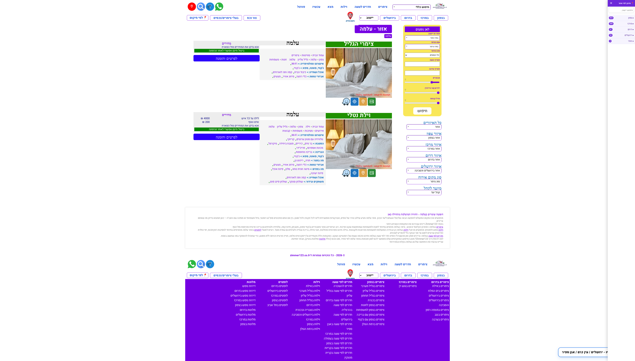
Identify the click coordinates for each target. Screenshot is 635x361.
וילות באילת (313, 286)
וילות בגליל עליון (310, 295)
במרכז (425, 18)
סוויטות (306, 55)
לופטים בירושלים (277, 291)
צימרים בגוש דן (408, 286)
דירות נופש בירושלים (243, 295)
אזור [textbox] (437, 127)
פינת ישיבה (317, 173)
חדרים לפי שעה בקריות (338, 348)
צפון (321, 60)
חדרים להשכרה (343, 286)
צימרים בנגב (442, 314)
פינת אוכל (277, 169)
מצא (330, 7)
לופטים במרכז (279, 295)
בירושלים (389, 18)
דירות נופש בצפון (245, 305)
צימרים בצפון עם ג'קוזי (371, 319)
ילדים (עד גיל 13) (432, 88)
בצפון (441, 18)
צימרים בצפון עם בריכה (370, 314)
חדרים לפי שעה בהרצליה (343, 307)
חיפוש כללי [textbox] (422, 7)
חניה (307, 160)
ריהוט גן (299, 160)
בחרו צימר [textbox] (434, 46)
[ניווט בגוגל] (355, 102)
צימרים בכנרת (376, 300)
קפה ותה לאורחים (282, 72)
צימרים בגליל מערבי (372, 286)
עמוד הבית (318, 55)
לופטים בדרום (279, 286)
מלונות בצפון (247, 324)
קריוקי (290, 139)
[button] (595, 352)
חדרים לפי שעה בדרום (339, 300)
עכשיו (316, 7)
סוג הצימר (435, 50)
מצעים (277, 76)
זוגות (284, 60)
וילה (308, 127)
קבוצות (286, 131)
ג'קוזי (297, 68)
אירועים (319, 131)
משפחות (274, 60)
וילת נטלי (359, 115)
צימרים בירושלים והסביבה (439, 302)
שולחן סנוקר (296, 182)
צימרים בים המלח (438, 291)
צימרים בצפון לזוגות (372, 305)
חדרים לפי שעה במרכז (338, 334)
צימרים (382, 7)
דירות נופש (248, 286)
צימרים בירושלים (439, 295)
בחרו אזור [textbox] (434, 37)
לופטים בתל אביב (277, 305)
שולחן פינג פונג (278, 182)
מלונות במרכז (247, 319)
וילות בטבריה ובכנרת (308, 310)
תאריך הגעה (435, 59)
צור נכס (252, 18)
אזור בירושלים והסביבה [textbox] (427, 171)
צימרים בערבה (440, 319)
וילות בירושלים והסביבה (306, 314)
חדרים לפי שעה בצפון (339, 343)
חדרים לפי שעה (435, 236)
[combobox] (411, 6)
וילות (344, 7)
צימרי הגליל (359, 44)
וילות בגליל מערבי (309, 291)
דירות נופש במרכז (244, 300)
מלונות (322, 239)
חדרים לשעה (363, 7)
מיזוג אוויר (288, 76)
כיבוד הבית (300, 72)
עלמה (388, 36)
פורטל (301, 7)
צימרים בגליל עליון (373, 291)
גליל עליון (303, 60)
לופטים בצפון (280, 300)
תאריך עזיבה (434, 68)
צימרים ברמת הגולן (373, 324)
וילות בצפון (313, 324)
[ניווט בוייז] (346, 102)
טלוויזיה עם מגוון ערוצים (309, 139)
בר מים (308, 144)
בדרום (408, 18)
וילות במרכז (313, 319)
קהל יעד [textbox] (435, 192)
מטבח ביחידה (286, 144)
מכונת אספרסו (315, 148)
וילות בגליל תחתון (309, 300)
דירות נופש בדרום (244, 291)
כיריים (299, 144)
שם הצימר (435, 42)
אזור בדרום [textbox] (434, 160)
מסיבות (309, 131)
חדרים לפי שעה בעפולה (338, 338)
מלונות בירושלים (245, 314)
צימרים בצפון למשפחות (370, 310)
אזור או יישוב (434, 33)
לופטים (257, 230)
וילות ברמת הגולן (310, 329)
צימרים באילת (440, 286)
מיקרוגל (272, 144)
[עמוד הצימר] (372, 102)
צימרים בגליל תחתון (372, 295)
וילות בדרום (313, 305)
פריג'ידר (300, 148)
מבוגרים (436, 77)
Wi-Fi (294, 64)
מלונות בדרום (247, 310)
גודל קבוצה (435, 98)
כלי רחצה (301, 76)
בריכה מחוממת (304, 152)
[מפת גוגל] (363, 102)
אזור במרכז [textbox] (434, 149)
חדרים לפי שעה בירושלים (343, 317)
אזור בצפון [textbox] (434, 138)
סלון (287, 169)
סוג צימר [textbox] (435, 181)
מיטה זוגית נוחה (300, 169)
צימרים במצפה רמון (437, 310)
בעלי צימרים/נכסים (225, 18)
